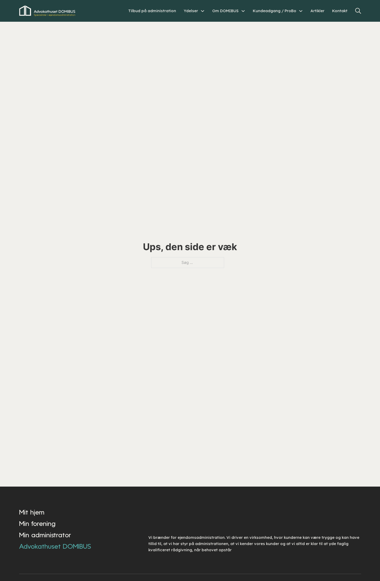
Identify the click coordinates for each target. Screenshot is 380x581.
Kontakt (339, 10)
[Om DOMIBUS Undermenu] (243, 11)
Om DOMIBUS (225, 10)
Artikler (317, 10)
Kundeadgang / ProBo (274, 10)
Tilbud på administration (152, 10)
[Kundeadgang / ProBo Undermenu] (301, 11)
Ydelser (191, 10)
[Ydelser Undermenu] (202, 11)
